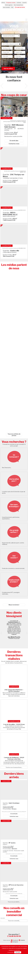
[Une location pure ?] (14, 489)
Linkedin (23, 940)
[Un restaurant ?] (14, 465)
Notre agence (8, 5)
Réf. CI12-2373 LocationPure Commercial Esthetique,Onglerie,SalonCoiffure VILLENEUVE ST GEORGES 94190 (14, 121)
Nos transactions (18, 5)
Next (26, 86)
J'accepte (17, 952)
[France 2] (14, 337)
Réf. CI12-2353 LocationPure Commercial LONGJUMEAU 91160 (14, 248)
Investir (24, 2)
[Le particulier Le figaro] (14, 403)
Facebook (15, 940)
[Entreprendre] (14, 350)
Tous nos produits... (14, 902)
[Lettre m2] (14, 377)
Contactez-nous (14, 143)
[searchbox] (11, 44)
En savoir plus (14, 140)
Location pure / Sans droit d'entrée (11, 40)
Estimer (19, 2)
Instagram (15, 941)
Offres (3, 2)
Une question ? (14, 935)
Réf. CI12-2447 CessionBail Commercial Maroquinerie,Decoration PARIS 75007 (14, 811)
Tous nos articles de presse (14, 434)
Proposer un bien (10, 2)
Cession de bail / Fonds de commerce (11, 39)
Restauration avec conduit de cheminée (12, 62)
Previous (2, 633)
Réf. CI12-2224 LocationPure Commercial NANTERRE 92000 (14, 210)
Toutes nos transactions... (14, 767)
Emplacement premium (8, 61)
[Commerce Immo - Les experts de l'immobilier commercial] (14, 928)
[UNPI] (14, 284)
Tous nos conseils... (14, 920)
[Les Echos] (14, 390)
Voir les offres (8, 68)
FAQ (12, 7)
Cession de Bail (6, 781)
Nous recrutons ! (14, 605)
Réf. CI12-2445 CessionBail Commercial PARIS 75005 (14, 853)
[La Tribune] (14, 311)
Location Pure (6, 118)
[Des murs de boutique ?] (14, 514)
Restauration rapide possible (9, 59)
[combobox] (11, 44)
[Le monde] (14, 324)
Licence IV (5, 64)
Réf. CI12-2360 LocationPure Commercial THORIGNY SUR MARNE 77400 (15, 172)
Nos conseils (6, 7)
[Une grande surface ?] (14, 540)
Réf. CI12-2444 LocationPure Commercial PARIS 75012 (14, 893)
